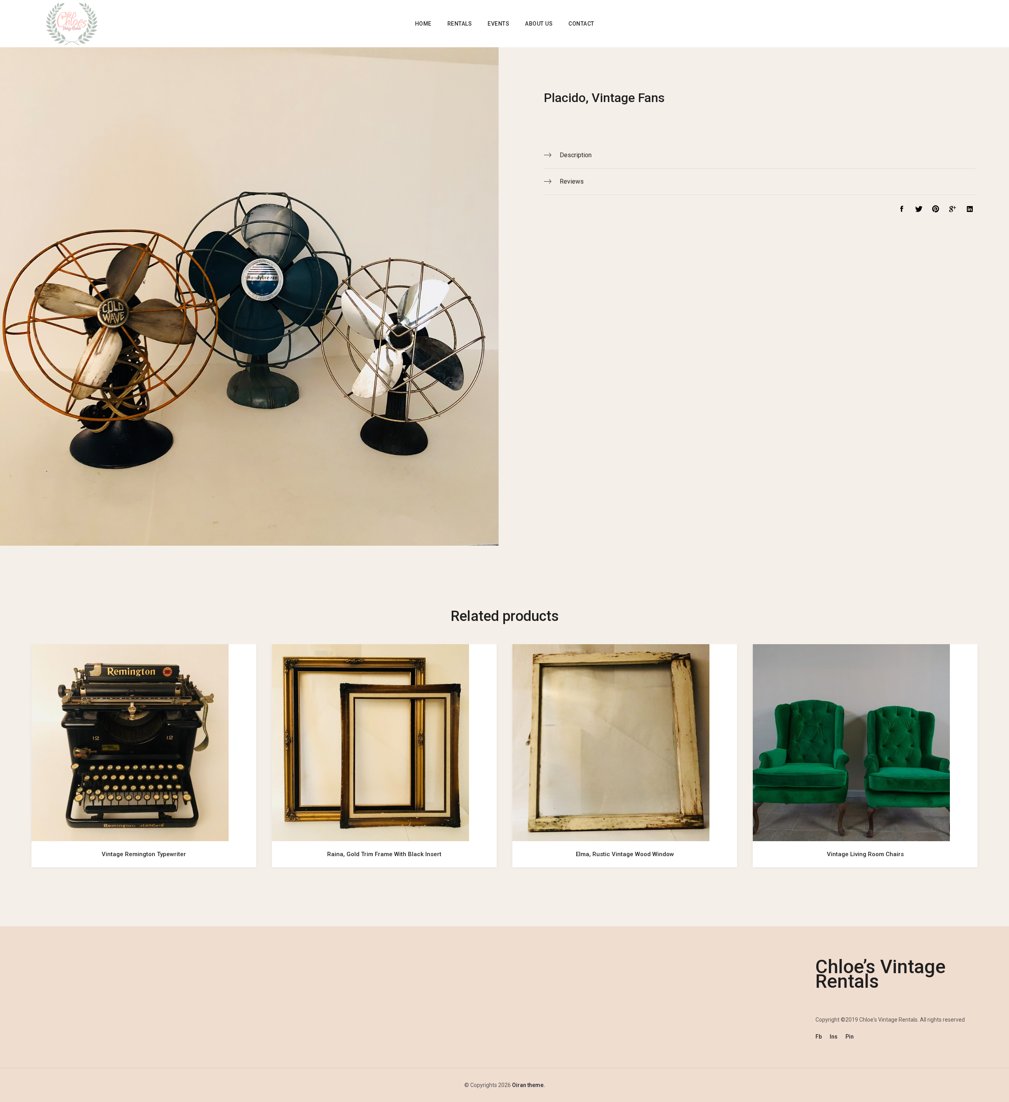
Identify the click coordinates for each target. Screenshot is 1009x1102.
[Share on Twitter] (917, 210)
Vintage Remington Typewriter (144, 854)
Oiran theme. (528, 1085)
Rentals (459, 23)
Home (423, 23)
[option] (144, 763)
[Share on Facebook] (900, 210)
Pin (849, 1036)
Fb (818, 1036)
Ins (834, 1036)
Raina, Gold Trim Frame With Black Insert (384, 854)
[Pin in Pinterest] (934, 210)
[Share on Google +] (951, 210)
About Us (539, 23)
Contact (581, 23)
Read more (144, 830)
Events (498, 23)
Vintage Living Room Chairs (865, 854)
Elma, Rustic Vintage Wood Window (625, 854)
